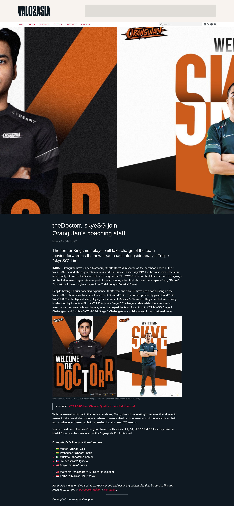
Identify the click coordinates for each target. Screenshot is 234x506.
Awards (85, 24)
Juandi (58, 241)
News (32, 24)
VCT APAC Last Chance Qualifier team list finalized (102, 406)
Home (21, 24)
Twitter (97, 489)
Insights (44, 24)
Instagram (110, 489)
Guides (58, 24)
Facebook (85, 489)
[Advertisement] (150, 11)
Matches (71, 24)
